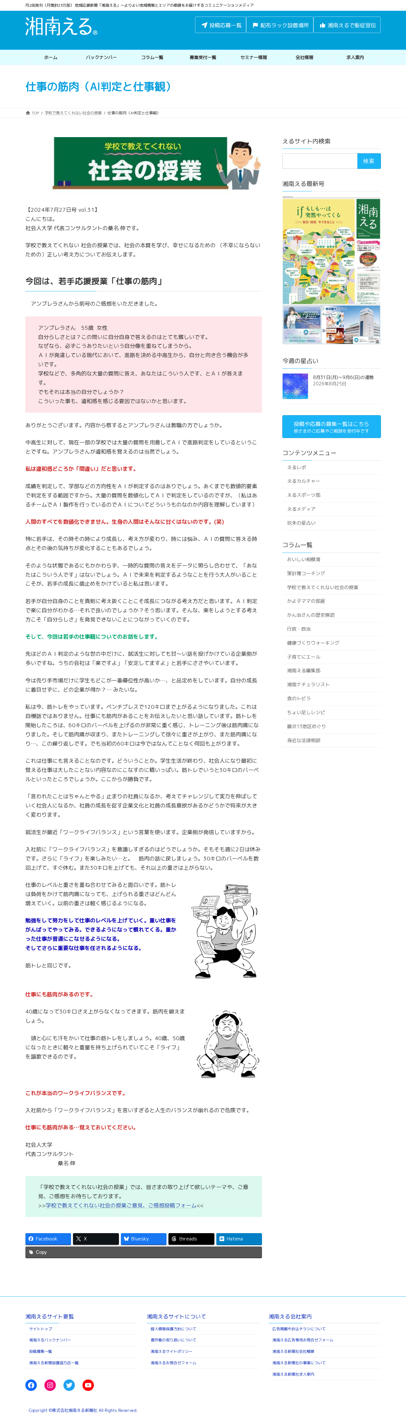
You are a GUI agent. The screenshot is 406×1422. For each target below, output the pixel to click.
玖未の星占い (301, 523)
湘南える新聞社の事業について (299, 1363)
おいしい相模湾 (303, 559)
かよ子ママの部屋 (306, 601)
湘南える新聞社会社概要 (293, 1351)
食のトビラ (299, 698)
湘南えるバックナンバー (50, 1340)
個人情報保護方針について (173, 1329)
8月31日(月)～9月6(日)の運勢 (343, 377)
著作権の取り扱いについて (173, 1340)
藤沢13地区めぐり (306, 726)
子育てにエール (303, 657)
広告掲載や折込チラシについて (299, 1329)
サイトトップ (40, 1329)
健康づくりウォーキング (313, 643)
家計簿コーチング (306, 573)
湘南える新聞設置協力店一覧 (54, 1363)
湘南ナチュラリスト (308, 684)
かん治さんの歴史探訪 (310, 615)
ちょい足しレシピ (306, 712)
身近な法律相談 (303, 740)
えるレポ (296, 467)
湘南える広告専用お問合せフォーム (302, 1340)
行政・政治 (299, 629)
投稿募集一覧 (40, 1351)
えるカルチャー (303, 481)
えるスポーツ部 (303, 495)
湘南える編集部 (303, 670)
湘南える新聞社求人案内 (293, 1374)
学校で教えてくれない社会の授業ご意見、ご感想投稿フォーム (121, 1205)
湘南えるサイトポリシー (172, 1351)
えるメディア (301, 509)
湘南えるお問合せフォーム (173, 1363)
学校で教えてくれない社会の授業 (322, 587)
